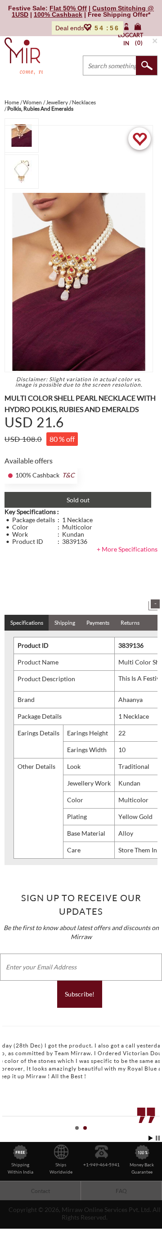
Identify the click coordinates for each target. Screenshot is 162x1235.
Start (150, 1138)
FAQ (121, 1191)
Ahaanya (130, 699)
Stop (158, 1138)
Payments (97, 622)
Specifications (26, 622)
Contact (40, 1191)
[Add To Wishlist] (140, 139)
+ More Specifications (127, 549)
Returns (130, 622)
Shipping (64, 622)
